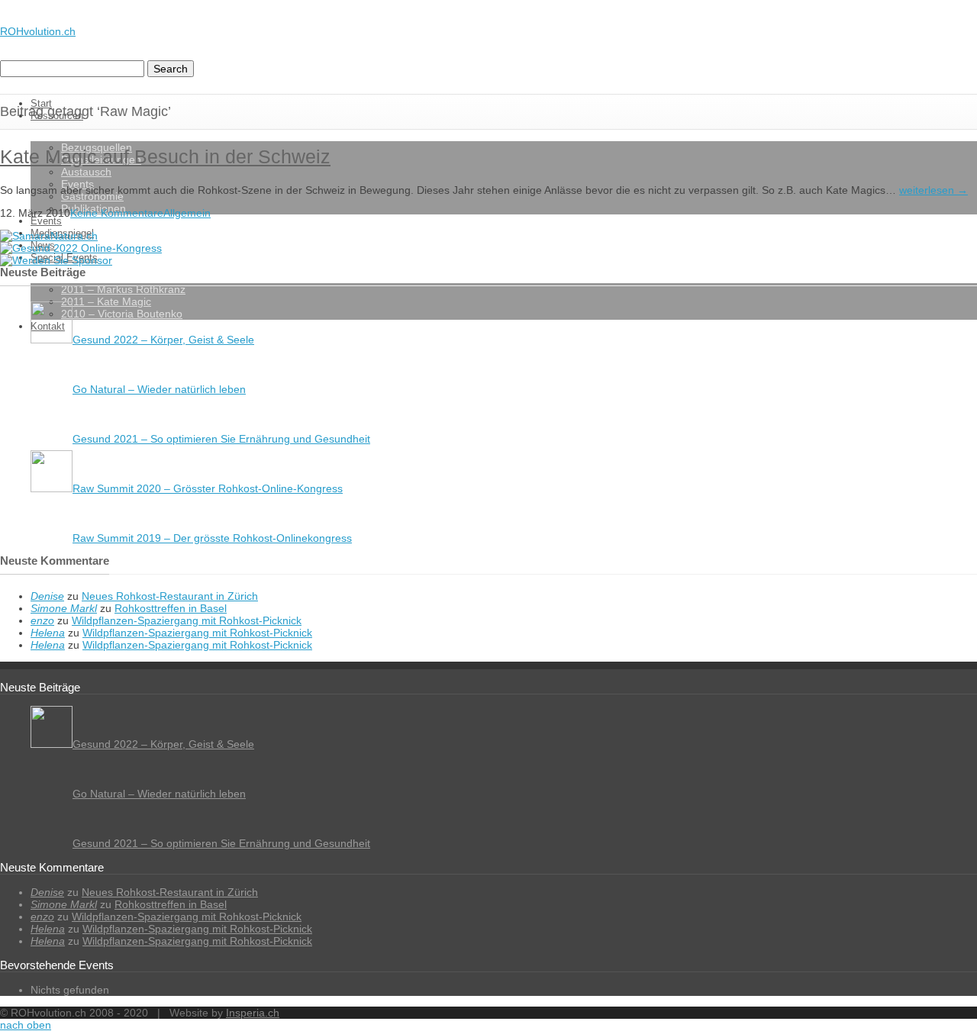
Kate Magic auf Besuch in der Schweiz (165, 156)
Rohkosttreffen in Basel (170, 608)
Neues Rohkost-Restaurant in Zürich (170, 596)
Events (46, 221)
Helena (48, 633)
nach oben (25, 1025)
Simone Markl (64, 608)
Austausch (86, 172)
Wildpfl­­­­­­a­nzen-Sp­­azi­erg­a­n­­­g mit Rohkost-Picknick (186, 620)
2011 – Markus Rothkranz (123, 289)
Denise (47, 596)
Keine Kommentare (116, 213)
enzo (42, 620)
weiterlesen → (933, 190)
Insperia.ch (252, 1013)
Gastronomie (92, 196)
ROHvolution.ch (38, 31)
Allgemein (187, 213)
